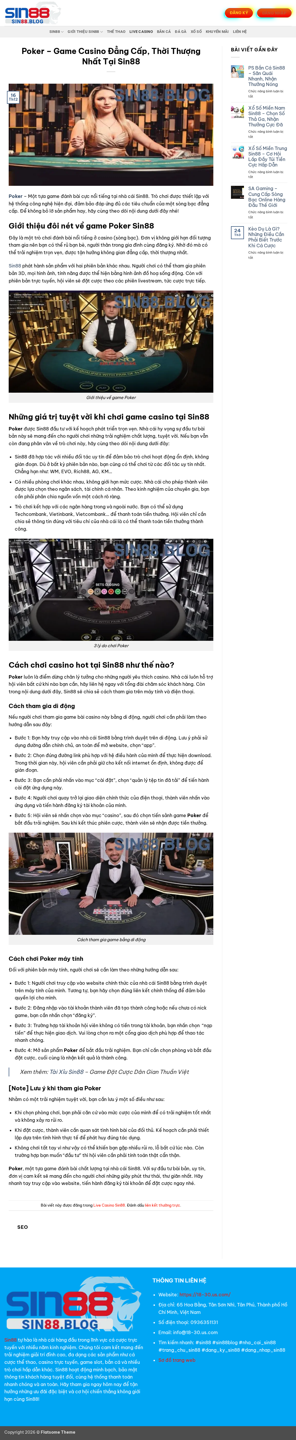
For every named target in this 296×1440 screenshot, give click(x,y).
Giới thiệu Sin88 (83, 31)
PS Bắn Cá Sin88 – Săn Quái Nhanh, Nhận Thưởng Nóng (266, 76)
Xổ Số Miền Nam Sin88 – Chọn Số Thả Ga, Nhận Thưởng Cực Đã (266, 116)
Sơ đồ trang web (177, 1360)
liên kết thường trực (162, 1205)
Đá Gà (180, 31)
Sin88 (54, 31)
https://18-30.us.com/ (205, 1294)
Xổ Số (196, 31)
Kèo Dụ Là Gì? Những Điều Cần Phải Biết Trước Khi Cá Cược (266, 237)
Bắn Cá (164, 31)
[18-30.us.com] (33, 13)
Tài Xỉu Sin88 (66, 1071)
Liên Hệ (240, 31)
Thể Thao (116, 31)
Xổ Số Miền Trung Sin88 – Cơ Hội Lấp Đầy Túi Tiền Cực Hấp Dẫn (267, 157)
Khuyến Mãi (217, 31)
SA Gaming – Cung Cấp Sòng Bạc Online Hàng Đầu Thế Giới (266, 197)
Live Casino (141, 31)
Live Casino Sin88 (109, 1205)
